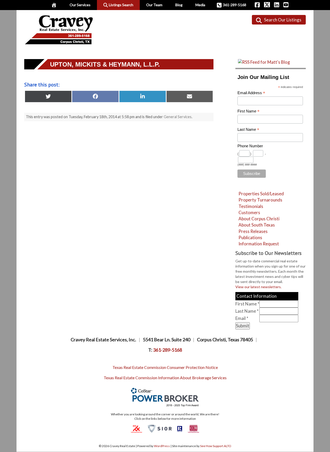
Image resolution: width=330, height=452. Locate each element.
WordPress (162, 446)
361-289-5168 (234, 5)
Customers (249, 212)
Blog (179, 5)
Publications (250, 237)
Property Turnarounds (260, 200)
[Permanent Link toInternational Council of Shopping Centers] (136, 428)
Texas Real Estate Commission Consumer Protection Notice (165, 367)
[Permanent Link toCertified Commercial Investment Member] (193, 428)
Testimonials (250, 206)
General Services (178, 117)
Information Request (258, 243)
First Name (248, 111)
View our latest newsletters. (258, 287)
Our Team (154, 5)
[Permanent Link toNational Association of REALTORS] (179, 428)
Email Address (251, 93)
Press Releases (253, 231)
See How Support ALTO (215, 446)
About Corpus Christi (258, 218)
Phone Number (250, 146)
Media (200, 5)
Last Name (248, 129)
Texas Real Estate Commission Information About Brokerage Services (165, 377)
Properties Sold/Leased (261, 193)
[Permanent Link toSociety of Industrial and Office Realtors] (159, 428)
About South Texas (256, 225)
